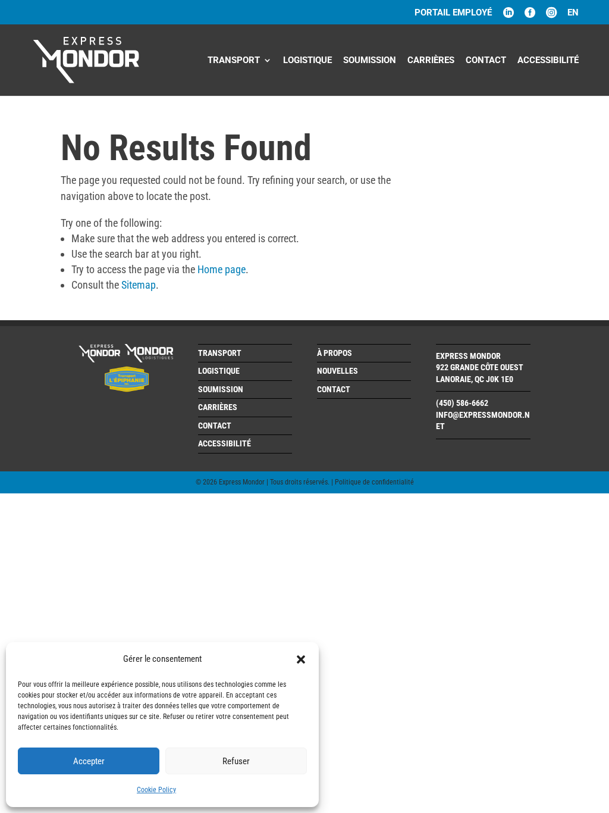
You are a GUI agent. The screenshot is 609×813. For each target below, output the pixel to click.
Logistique (307, 60)
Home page (221, 269)
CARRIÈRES (430, 60)
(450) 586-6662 (462, 403)
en (573, 13)
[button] (301, 659)
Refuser (236, 761)
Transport (234, 60)
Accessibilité (548, 60)
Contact (486, 60)
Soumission (369, 60)
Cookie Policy (156, 790)
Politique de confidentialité (374, 482)
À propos (334, 353)
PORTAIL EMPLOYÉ (453, 13)
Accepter (89, 761)
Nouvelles (337, 371)
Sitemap (138, 285)
